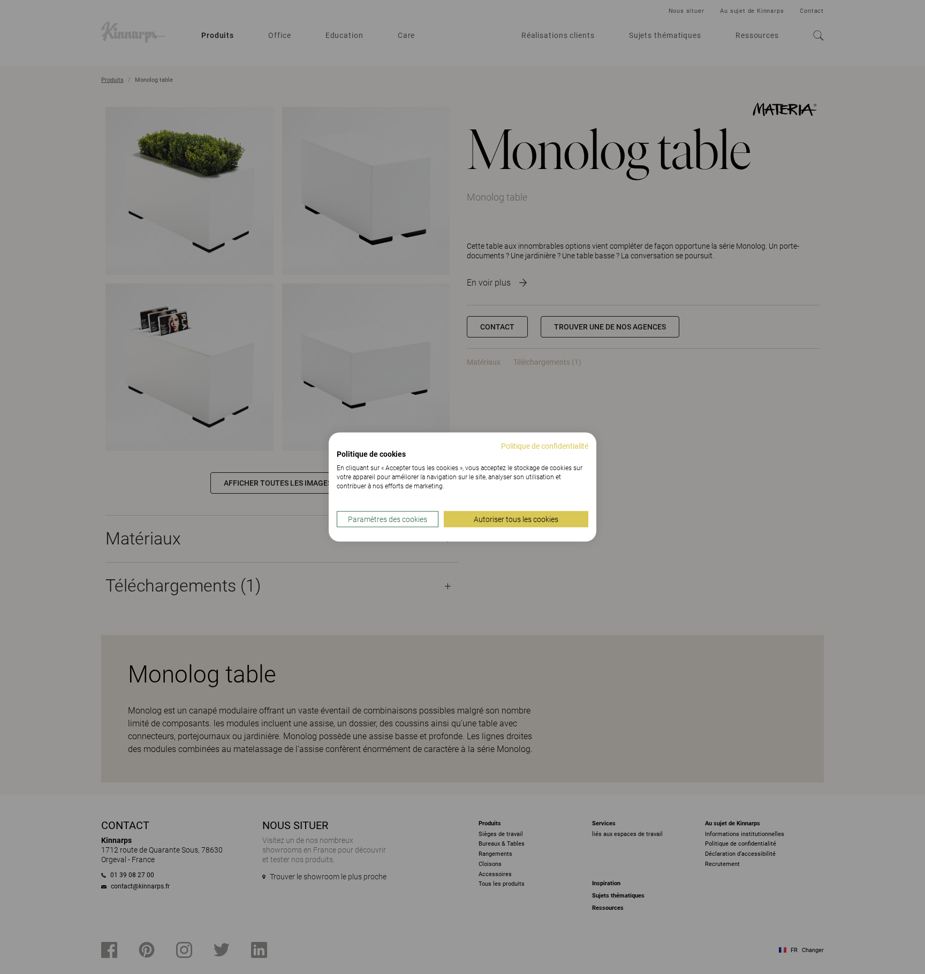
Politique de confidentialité (544, 445)
